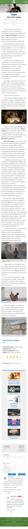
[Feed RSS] (15, 522)
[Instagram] (12, 522)
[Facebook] (26, 520)
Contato (12, 520)
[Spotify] (14, 522)
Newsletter (17, 520)
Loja (22, 520)
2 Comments (15, 21)
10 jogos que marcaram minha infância (20, 448)
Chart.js (21, 525)
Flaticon (12, 525)
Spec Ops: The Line (7, 447)
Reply (8, 493)
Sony (7, 23)
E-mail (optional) (6, 467)
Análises (19, 23)
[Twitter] (24, 520)
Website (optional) (7, 470)
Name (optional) (6, 463)
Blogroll (7, 520)
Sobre (2, 520)
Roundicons (7, 525)
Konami (15, 23)
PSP (9, 23)
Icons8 (17, 523)
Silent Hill (12, 23)
